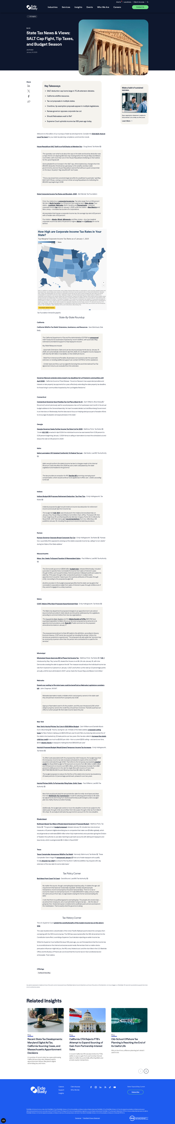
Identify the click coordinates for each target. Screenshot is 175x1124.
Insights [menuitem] (78, 7)
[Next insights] (146, 1071)
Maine (79, 221)
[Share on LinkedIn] (29, 87)
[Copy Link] (29, 102)
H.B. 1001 (56, 513)
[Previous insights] (140, 1071)
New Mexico (92, 207)
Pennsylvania (82, 205)
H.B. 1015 (45, 432)
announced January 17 (65, 858)
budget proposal (61, 827)
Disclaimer (78, 1118)
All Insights (33, 16)
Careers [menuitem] (117, 7)
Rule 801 (68, 623)
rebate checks (46, 743)
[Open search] (147, 2)
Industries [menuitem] (53, 7)
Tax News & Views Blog (44, 973)
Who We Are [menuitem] (103, 7)
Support (61, 1090)
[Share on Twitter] (29, 92)
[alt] (32, 7)
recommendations (72, 519)
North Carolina (55, 203)
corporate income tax (66, 201)
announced (94, 338)
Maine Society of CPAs (77, 619)
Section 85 (73, 476)
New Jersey (89, 203)
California (88, 221)
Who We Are (75, 1090)
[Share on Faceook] (29, 98)
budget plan (74, 569)
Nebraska (59, 205)
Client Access (139, 2)
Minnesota (67, 219)
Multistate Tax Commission (59, 796)
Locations (127, 2)
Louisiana (51, 205)
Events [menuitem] (90, 7)
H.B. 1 (102, 658)
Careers (61, 1087)
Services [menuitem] (66, 7)
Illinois (60, 219)
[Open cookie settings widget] (3, 1120)
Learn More (126, 121)
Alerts (118, 2)
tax (56, 207)
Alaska (54, 219)
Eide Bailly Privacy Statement (91, 1118)
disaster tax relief (47, 861)
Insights (61, 1093)
